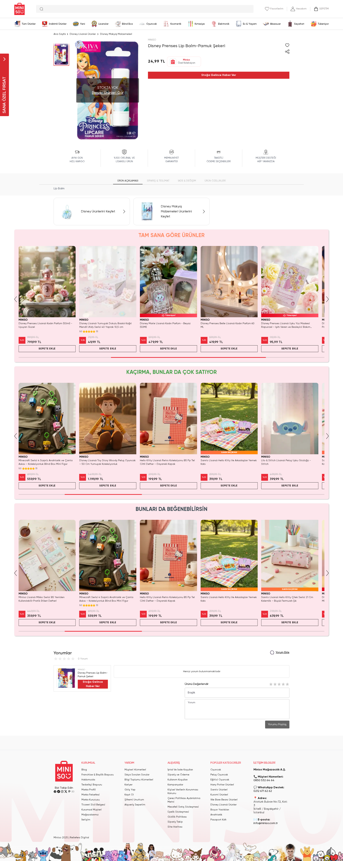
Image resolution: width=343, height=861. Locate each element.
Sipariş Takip (175, 822)
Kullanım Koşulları (178, 779)
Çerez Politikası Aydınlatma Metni (184, 800)
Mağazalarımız (90, 814)
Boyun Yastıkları (219, 809)
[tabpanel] (171, 188)
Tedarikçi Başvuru (91, 784)
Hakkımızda (88, 779)
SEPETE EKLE (47, 348)
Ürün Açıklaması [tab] (127, 181)
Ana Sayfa (60, 34)
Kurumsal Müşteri (91, 809)
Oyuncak (215, 769)
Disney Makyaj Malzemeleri (116, 34)
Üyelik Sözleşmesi (178, 812)
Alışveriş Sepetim (135, 804)
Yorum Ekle (282, 652)
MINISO (152, 40)
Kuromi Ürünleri (219, 794)
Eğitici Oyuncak (219, 779)
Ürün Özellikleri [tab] (215, 181)
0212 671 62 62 (262, 791)
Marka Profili (88, 789)
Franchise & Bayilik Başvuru (97, 774)
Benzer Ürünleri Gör (108, 93)
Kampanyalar (175, 784)
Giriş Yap (130, 789)
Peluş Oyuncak (219, 774)
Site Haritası (175, 827)
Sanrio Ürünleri (219, 789)
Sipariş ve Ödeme (178, 774)
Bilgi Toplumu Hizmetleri (139, 779)
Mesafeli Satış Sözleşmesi (183, 807)
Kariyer (128, 784)
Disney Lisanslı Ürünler (83, 34)
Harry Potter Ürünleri (222, 784)
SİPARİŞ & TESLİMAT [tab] (158, 181)
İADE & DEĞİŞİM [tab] (187, 181)
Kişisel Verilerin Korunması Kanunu (183, 791)
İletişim (85, 819)
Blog (84, 769)
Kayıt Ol (129, 794)
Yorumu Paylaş (277, 724)
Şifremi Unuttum (134, 799)
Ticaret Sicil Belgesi (93, 804)
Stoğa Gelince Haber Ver (218, 75)
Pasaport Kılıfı (218, 819)
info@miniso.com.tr (265, 823)
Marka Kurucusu (90, 799)
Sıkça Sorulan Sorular (137, 774)
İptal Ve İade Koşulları (180, 769)
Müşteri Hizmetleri (135, 769)
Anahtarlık (216, 814)
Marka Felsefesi (90, 794)
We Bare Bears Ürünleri (224, 799)
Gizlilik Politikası (177, 817)
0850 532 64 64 (263, 780)
